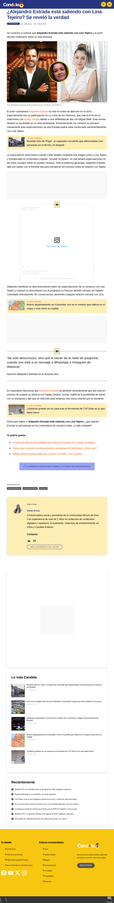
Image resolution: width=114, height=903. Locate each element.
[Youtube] (10, 873)
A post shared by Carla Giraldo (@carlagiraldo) (57, 279)
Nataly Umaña (31, 119)
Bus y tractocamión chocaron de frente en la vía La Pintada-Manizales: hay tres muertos (47, 804)
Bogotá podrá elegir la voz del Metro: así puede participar (35, 794)
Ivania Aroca (28, 24)
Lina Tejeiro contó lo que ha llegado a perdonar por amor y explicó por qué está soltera (46, 799)
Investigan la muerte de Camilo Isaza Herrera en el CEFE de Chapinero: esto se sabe (46, 809)
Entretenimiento (13, 23)
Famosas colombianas (30, 488)
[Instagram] (24, 873)
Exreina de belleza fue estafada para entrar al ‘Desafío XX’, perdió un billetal (54, 442)
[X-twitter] (17, 873)
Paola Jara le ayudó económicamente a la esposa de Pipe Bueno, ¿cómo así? (55, 448)
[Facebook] (4, 873)
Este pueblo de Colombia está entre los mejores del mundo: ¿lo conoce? (41, 819)
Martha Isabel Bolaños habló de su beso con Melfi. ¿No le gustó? (47, 454)
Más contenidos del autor (45, 547)
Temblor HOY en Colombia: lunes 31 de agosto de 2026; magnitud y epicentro (43, 789)
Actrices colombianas (14, 488)
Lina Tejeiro (43, 488)
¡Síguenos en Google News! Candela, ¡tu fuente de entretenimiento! (58, 466)
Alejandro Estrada (38, 111)
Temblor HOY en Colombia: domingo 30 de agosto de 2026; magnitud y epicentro (44, 814)
